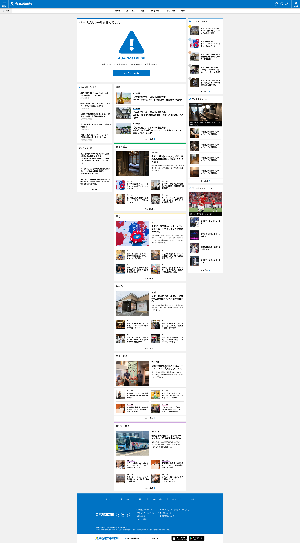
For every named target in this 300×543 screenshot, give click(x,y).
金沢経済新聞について (145, 510)
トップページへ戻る (131, 73)
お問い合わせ (166, 513)
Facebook (277, 4)
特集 (183, 10)
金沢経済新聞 (21, 4)
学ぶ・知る (171, 10)
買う (142, 10)
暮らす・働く (155, 10)
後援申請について (168, 516)
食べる (117, 10)
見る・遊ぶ (130, 10)
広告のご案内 (141, 516)
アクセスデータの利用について (148, 513)
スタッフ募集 (141, 519)
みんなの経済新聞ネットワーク (107, 538)
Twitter (282, 4)
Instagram (287, 4)
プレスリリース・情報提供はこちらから (175, 510)
